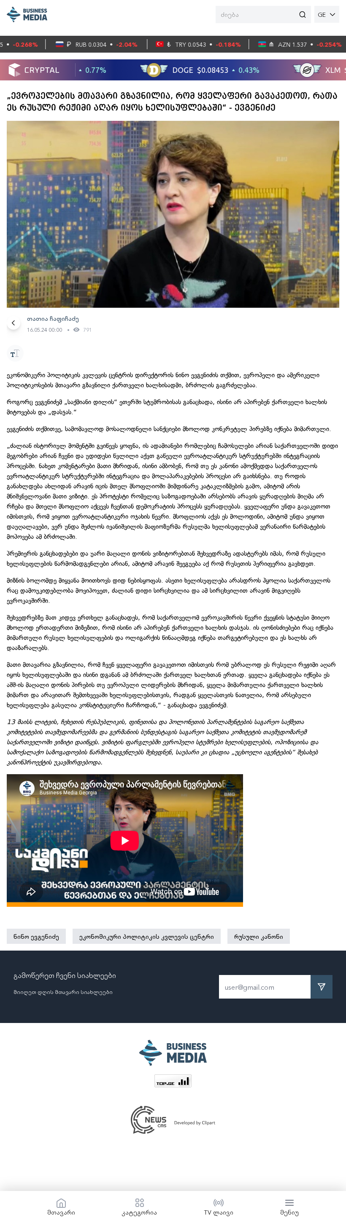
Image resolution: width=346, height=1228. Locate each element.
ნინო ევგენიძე (36, 936)
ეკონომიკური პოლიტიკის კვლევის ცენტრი (146, 936)
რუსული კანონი (258, 936)
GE (322, 14)
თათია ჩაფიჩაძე (53, 318)
